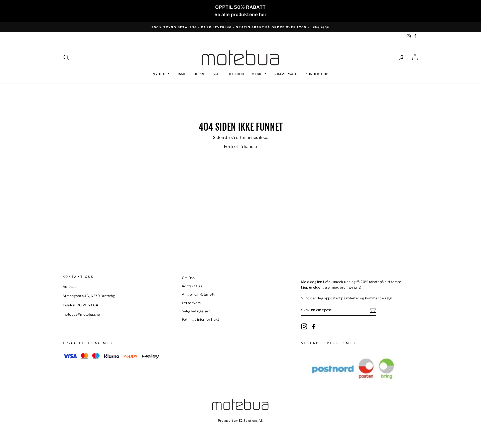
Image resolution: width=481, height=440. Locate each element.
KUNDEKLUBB (316, 74)
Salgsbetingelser (196, 311)
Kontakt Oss (192, 286)
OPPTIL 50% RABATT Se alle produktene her (240, 11)
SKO (216, 74)
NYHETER (161, 74)
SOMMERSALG (286, 74)
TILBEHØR (235, 74)
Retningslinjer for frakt (200, 319)
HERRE (199, 74)
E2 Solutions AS (251, 420)
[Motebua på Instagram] (304, 326)
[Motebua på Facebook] (314, 326)
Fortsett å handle (240, 146)
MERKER (259, 74)
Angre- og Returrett (198, 294)
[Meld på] (373, 310)
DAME (181, 74)
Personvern (191, 303)
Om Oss (188, 278)
